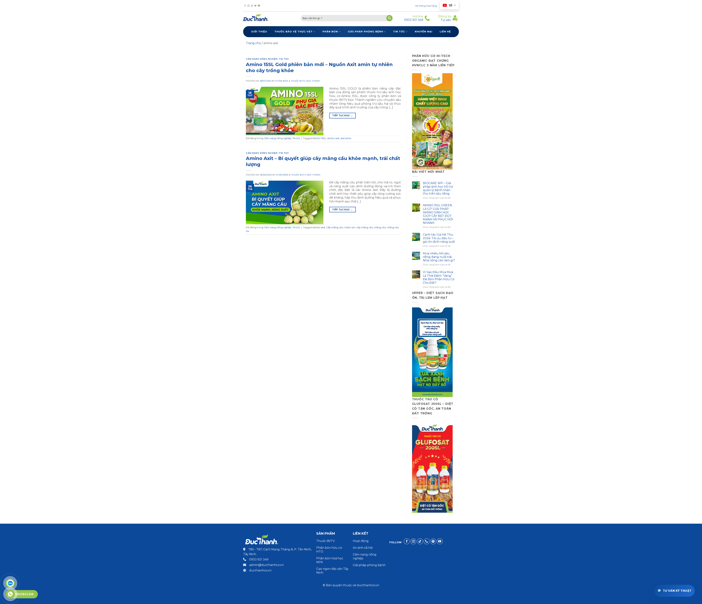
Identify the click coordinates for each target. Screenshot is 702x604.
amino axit (333, 138)
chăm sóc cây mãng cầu (358, 227)
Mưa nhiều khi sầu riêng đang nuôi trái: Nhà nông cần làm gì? (439, 257)
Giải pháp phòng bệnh (365, 31)
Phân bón (330, 31)
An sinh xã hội (363, 547)
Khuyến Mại (423, 31)
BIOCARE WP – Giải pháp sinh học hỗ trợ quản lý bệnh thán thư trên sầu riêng (438, 188)
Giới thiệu (259, 31)
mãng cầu (380, 227)
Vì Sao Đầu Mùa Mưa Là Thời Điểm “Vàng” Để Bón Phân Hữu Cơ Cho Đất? (438, 277)
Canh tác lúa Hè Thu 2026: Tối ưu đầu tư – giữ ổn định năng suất (439, 238)
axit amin (346, 138)
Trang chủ (253, 43)
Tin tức (399, 31)
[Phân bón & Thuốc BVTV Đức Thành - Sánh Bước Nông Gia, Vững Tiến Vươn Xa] (257, 18)
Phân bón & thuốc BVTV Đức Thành (297, 81)
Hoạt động (361, 541)
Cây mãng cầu (334, 227)
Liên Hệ (445, 31)
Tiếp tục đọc (342, 115)
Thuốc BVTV (325, 541)
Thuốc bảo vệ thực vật (293, 31)
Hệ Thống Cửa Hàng (426, 5)
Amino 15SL (319, 138)
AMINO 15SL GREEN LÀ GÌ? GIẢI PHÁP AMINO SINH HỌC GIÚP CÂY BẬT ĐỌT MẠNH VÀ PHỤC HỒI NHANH (438, 214)
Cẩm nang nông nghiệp (261, 59)
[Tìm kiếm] (389, 18)
